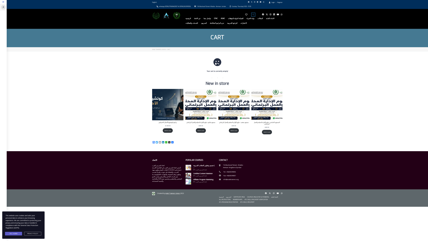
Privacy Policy (32, 234)
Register (280, 2)
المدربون (204, 23)
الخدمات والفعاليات (192, 23)
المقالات (260, 18)
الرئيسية (188, 18)
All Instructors (225, 199)
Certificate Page (239, 197)
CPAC (216, 18)
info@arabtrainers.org (231, 179)
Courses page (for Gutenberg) (258, 197)
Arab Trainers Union (172, 193)
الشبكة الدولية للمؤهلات (235, 18)
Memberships (237, 199)
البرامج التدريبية (232, 23)
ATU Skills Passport (247, 202)
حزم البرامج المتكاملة (217, 23)
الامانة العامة (270, 18)
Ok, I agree (13, 234)
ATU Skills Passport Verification (256, 199)
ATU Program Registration (228, 202)
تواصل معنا (207, 18)
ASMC (223, 18)
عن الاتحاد (197, 18)
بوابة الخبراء (250, 18)
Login (273, 2)
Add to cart (168, 130)
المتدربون (228, 197)
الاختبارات (244, 23)
